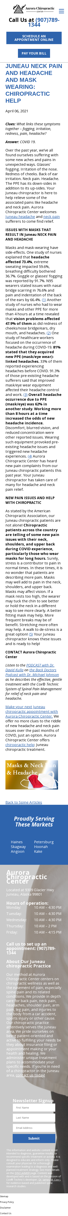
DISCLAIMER (22, 1173)
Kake (38, 851)
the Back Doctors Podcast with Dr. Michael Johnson (32, 672)
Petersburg (44, 841)
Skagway (18, 846)
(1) (44, 299)
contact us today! (30, 1075)
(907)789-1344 (43, 22)
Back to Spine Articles (23, 802)
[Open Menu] (61, 11)
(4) (30, 456)
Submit (34, 1138)
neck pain (51, 216)
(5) (31, 634)
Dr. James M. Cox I (49, 1179)
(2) (49, 332)
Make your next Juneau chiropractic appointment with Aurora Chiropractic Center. (31, 711)
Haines (17, 841)
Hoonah (41, 846)
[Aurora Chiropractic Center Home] (34, 9)
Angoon (17, 851)
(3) (25, 394)
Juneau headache (20, 216)
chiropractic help (19, 744)
